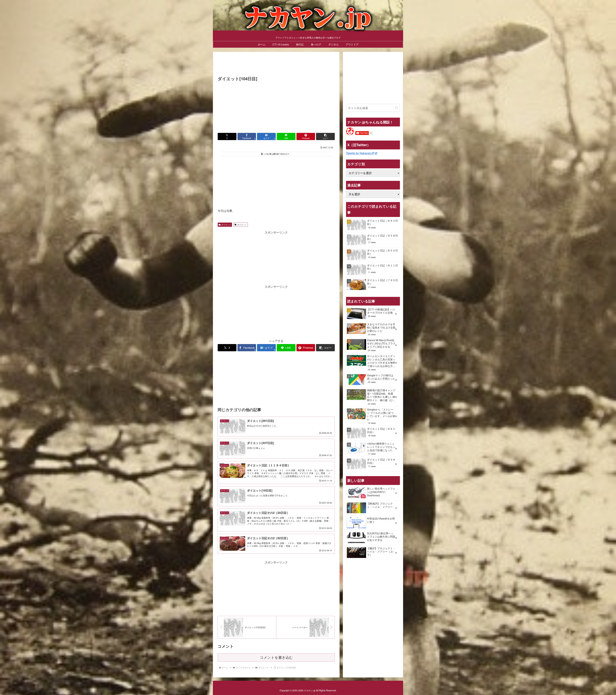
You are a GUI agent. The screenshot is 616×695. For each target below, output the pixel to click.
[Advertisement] (276, 65)
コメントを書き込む (276, 658)
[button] (325, 136)
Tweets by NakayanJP (360, 153)
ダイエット (226, 224)
